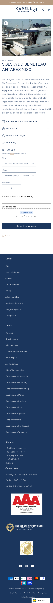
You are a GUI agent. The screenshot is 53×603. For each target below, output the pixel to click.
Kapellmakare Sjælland (15, 401)
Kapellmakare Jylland (15, 413)
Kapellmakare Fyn (13, 407)
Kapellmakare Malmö (14, 395)
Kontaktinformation (28, 597)
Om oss (9, 278)
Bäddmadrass (11, 345)
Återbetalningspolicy (15, 303)
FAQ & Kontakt (12, 284)
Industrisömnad (12, 272)
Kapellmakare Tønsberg (16, 432)
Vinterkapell (11, 358)
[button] (3, 10)
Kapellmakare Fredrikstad (17, 426)
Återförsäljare (11, 364)
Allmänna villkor (12, 297)
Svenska (41, 600)
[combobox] (41, 600)
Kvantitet (6, 182)
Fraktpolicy (10, 315)
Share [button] (8, 236)
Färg (4, 158)
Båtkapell (9, 333)
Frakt (12, 153)
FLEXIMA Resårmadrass (16, 351)
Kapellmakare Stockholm (16, 376)
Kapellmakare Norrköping (17, 389)
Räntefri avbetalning (14, 370)
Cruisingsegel (11, 339)
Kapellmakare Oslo (14, 420)
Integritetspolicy (13, 309)
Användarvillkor (30, 593)
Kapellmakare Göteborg (16, 382)
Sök (7, 266)
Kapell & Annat (20, 589)
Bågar (4, 170)
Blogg (8, 291)
